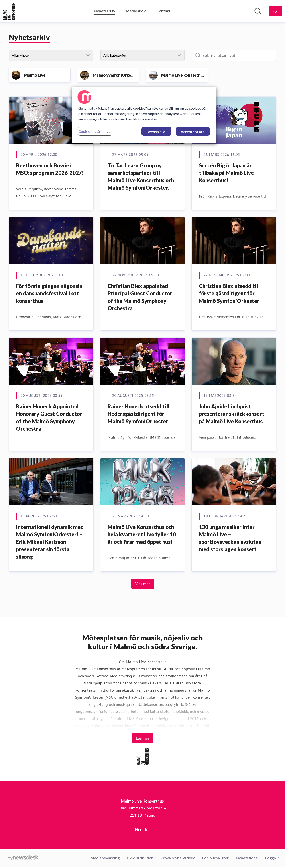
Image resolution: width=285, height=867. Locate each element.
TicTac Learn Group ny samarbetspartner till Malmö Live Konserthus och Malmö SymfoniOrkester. (141, 176)
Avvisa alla (156, 131)
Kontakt (163, 10)
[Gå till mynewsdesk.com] (23, 858)
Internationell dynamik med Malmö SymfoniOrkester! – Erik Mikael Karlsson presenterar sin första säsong (50, 542)
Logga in (272, 857)
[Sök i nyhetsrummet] (257, 11)
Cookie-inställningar (95, 131)
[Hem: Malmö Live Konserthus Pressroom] (9, 11)
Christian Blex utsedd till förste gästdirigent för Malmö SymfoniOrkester (229, 293)
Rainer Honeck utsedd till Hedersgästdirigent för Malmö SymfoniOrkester (138, 413)
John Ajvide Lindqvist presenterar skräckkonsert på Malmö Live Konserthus (231, 413)
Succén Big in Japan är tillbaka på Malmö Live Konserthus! (226, 172)
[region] (144, 115)
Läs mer (142, 738)
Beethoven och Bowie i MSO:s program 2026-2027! (50, 169)
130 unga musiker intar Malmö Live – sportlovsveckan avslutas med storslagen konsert (230, 538)
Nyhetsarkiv (104, 10)
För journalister (215, 857)
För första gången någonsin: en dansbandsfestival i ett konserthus (50, 293)
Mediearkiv (136, 10)
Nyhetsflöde (247, 857)
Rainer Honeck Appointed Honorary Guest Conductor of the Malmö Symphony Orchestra (49, 417)
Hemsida (142, 829)
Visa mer (142, 583)
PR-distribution (140, 857)
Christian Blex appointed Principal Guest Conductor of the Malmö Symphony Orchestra (140, 297)
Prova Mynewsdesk (178, 857)
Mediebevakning (105, 857)
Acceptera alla (193, 131)
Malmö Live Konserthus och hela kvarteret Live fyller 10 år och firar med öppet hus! (142, 534)
